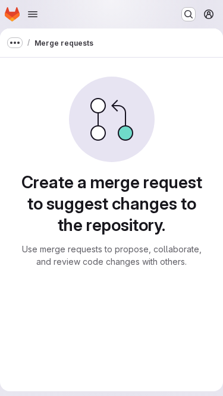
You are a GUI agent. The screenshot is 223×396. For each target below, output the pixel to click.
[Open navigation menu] (32, 14)
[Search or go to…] (188, 14)
